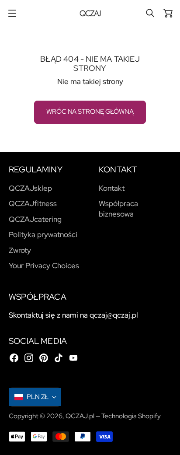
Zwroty (20, 250)
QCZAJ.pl (80, 416)
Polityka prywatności (43, 234)
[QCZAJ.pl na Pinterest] (43, 358)
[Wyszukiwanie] (150, 13)
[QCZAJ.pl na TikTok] (58, 358)
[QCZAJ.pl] (90, 13)
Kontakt (112, 188)
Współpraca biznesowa (118, 209)
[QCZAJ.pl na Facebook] (14, 358)
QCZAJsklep (30, 188)
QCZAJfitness (33, 203)
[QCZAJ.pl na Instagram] (29, 358)
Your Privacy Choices (44, 265)
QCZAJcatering (35, 219)
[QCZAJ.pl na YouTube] (73, 358)
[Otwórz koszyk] (168, 13)
